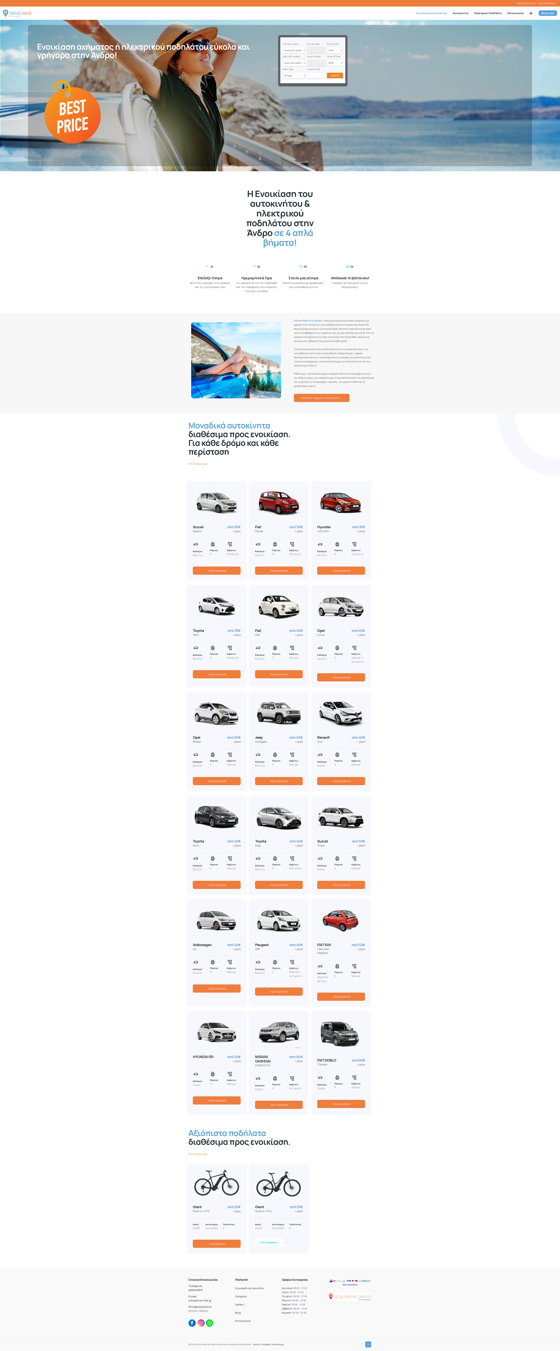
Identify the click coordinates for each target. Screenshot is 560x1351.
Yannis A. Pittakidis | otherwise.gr (268, 1344)
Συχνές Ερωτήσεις (526, 3)
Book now (548, 13)
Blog (238, 1312)
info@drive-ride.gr (199, 1300)
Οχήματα (240, 1296)
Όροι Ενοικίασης (546, 3)
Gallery (239, 1304)
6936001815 (195, 1290)
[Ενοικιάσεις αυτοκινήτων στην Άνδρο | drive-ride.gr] (17, 13)
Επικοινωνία (243, 1321)
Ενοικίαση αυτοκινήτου (249, 1288)
